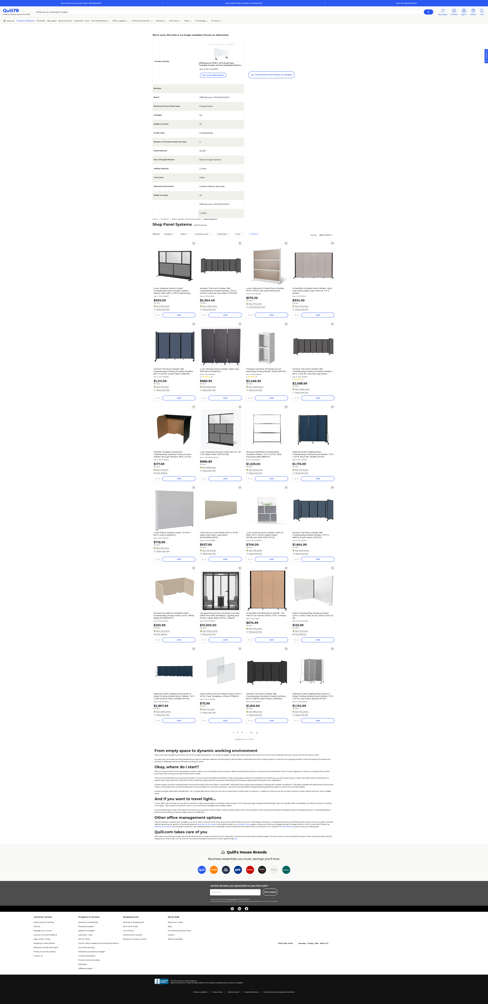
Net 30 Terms (84, 939)
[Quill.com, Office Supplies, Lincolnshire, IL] (162, 982)
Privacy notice (217, 992)
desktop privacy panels (163, 827)
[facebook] (247, 909)
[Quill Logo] (11, 10)
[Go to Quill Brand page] (202, 870)
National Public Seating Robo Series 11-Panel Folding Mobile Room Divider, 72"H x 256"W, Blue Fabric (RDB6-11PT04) (174, 696)
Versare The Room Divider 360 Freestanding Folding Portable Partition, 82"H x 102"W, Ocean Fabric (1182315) (174, 371)
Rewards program (86, 926)
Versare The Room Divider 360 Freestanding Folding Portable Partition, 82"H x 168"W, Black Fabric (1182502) (266, 696)
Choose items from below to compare (273, 74)
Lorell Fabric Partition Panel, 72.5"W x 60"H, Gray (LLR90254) (172, 533)
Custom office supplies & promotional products (98, 943)
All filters (254, 234)
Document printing (86, 947)
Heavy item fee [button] (162, 309)
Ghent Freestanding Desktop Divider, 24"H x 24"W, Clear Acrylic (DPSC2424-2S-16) (313, 615)
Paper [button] (187, 21)
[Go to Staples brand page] (250, 870)
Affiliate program (85, 968)
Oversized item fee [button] (257, 307)
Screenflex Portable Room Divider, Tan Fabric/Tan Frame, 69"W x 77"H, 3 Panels (266, 614)
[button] (428, 12)
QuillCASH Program (86, 931)
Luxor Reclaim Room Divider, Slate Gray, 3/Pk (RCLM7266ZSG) (219, 370)
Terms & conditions (200, 992)
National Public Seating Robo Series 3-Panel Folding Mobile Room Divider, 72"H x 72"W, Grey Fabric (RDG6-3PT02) (312, 696)
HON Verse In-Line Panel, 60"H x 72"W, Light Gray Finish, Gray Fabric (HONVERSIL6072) (219, 535)
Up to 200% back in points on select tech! (243, 3)
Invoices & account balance (45, 935)
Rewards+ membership (88, 922)
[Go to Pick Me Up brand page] (226, 870)
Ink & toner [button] (174, 21)
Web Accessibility (175, 939)
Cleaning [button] (159, 21)
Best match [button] (325, 235)
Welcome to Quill (175, 922)
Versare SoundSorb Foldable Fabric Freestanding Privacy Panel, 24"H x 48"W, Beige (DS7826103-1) (174, 615)
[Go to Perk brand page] (238, 870)
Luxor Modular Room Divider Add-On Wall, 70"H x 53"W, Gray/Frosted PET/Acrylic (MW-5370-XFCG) (264, 535)
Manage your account (43, 931)
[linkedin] (239, 909)
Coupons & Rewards (25, 21)
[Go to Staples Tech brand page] (262, 870)
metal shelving (287, 827)
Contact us (38, 956)
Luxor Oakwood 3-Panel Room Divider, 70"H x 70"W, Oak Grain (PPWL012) (265, 289)
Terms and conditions (231, 899)
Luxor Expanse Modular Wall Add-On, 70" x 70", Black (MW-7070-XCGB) (220, 453)
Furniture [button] (215, 21)
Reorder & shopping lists (133, 922)
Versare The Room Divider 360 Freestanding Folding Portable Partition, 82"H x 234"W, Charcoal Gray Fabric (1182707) (312, 371)
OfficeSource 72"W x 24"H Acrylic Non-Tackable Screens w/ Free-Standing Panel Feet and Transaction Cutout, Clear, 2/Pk (221, 65)
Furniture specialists (86, 956)
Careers (171, 935)
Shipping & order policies (44, 943)
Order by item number (132, 935)
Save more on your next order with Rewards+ (81, 3)
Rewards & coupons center (135, 939)
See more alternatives (213, 75)
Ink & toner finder (130, 926)
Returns (37, 926)
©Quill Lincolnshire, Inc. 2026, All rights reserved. (188, 983)
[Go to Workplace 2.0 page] (286, 870)
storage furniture (244, 824)
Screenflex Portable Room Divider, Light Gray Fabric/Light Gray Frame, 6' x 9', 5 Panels (312, 290)
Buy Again (52, 21)
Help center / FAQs (42, 939)
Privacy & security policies (45, 952)
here (236, 839)
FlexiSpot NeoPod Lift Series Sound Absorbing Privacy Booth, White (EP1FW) (266, 370)
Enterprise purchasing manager (91, 952)
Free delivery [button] (161, 473)
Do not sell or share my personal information (279, 992)
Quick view (174, 278)
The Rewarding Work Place (179, 931)
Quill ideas (82, 964)
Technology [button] (200, 21)
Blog (170, 926)
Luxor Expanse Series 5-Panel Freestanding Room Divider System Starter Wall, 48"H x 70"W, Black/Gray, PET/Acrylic (172, 290)
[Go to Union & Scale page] (274, 870)
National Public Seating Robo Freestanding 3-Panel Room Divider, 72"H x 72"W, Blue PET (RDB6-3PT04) (313, 454)
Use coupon (270, 892)
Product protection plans (89, 960)
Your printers (128, 931)
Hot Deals (41, 21)
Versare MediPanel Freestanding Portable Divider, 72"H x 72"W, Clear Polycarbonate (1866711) (264, 454)
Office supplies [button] (119, 21)
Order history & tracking (44, 922)
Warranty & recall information (46, 947)
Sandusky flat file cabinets (207, 824)
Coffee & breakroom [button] (141, 21)
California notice (233, 992)
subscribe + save (81, 21)
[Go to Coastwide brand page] (214, 870)
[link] (194, 243)
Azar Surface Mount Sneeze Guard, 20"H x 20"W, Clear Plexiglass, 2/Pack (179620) (221, 695)
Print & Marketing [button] (99, 21)
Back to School (65, 21)
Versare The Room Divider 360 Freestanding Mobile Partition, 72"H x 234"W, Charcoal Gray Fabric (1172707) (218, 290)
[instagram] (232, 909)
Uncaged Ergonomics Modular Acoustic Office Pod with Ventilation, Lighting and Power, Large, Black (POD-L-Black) (220, 615)
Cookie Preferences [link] (251, 992)
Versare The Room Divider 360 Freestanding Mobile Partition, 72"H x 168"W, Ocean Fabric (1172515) (310, 535)
